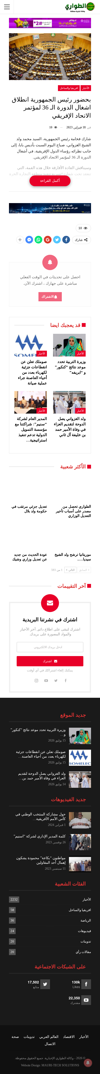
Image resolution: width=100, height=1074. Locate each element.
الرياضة (86, 920)
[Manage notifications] (88, 1063)
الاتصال (50, 1044)
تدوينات (86, 941)
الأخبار (85, 88)
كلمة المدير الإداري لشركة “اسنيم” (40, 836)
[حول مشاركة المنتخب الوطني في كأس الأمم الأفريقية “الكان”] (80, 820)
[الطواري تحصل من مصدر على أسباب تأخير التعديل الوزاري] (72, 488)
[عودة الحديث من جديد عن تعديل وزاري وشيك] (28, 536)
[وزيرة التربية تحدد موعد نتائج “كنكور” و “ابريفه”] (69, 345)
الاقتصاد (69, 1037)
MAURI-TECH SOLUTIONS (60, 1065)
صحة (15, 1037)
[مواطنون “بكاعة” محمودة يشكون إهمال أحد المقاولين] (80, 864)
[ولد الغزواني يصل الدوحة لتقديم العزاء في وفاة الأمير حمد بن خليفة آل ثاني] (69, 402)
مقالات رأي (83, 952)
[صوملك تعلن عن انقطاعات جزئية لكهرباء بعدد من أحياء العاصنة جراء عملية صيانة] (30, 345)
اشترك (47, 661)
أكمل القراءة (50, 181)
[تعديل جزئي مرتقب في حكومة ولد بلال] (28, 488)
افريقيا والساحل (69, 88)
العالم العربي (48, 1037)
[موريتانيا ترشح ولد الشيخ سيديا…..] (72, 536)
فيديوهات (84, 931)
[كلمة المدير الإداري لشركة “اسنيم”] (80, 842)
